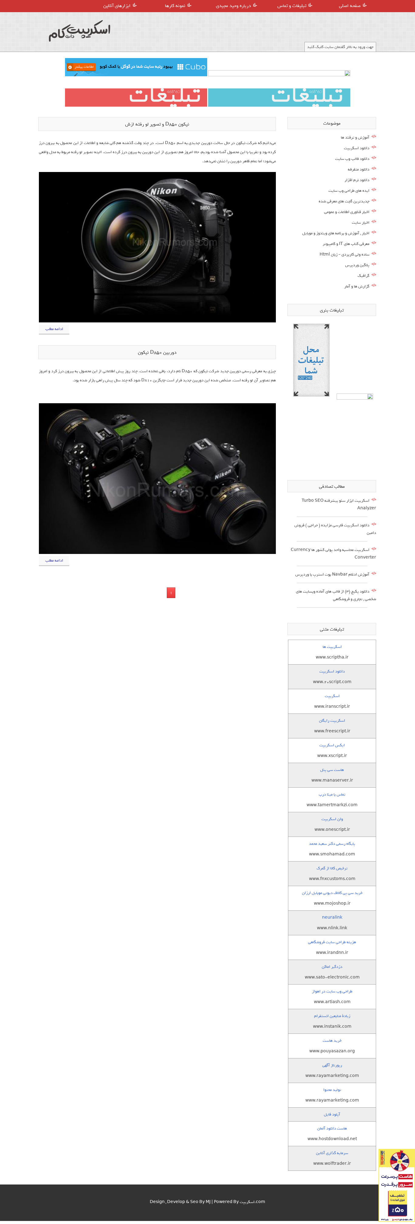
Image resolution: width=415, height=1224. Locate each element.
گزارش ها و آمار (356, 286)
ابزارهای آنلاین (117, 5)
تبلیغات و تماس (291, 5)
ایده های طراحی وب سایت (348, 190)
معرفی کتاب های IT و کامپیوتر (346, 244)
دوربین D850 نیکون (157, 352)
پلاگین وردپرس (357, 265)
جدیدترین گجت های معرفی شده (344, 201)
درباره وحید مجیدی (233, 5)
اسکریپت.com (252, 1202)
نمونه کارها (175, 5)
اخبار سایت (360, 222)
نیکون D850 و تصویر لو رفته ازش (157, 124)
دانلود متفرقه (358, 169)
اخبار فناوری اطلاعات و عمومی (346, 212)
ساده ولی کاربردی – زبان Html (344, 254)
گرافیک (363, 276)
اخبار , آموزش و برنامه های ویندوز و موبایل (335, 233)
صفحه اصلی (350, 5)
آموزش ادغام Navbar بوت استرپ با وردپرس (332, 574)
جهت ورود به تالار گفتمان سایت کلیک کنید (340, 47)
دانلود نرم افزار (357, 180)
